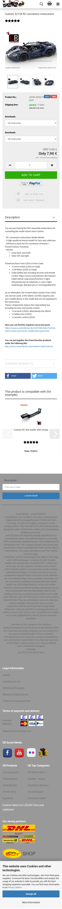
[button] (10, 165)
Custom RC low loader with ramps (31, 429)
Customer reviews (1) (19, 363)
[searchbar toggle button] (41, 4)
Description (12, 217)
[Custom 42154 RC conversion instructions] (31, 49)
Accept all (31, 894)
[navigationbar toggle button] (58, 4)
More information (31, 902)
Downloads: (10, 116)
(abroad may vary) (36, 108)
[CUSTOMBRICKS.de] (12, 4)
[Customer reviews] (12, 23)
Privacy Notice (14, 887)
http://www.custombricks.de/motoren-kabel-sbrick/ (29, 346)
